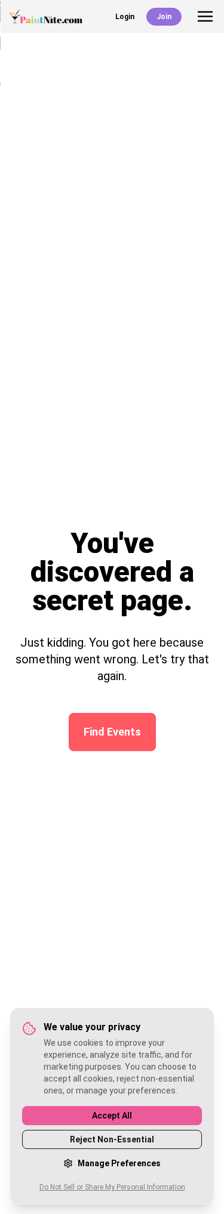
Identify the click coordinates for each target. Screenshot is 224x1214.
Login (124, 17)
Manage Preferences (119, 1163)
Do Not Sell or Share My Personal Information (112, 1187)
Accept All (112, 1115)
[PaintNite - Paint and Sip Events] (46, 16)
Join (164, 17)
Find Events (112, 731)
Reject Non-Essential (112, 1139)
